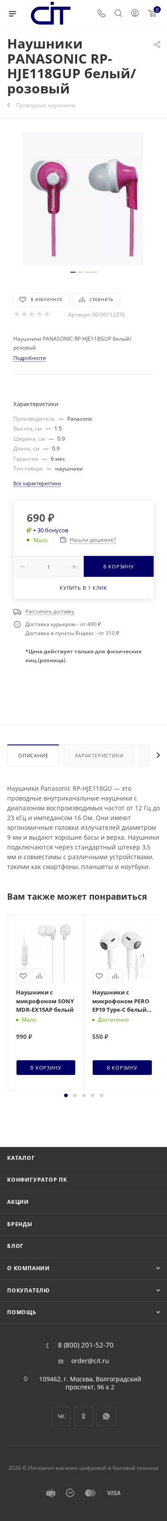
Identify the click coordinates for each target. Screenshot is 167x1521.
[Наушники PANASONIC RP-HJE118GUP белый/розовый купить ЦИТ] (84, 199)
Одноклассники (83, 1416)
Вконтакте (60, 1416)
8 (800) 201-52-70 (86, 1345)
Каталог (21, 1158)
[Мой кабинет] (135, 14)
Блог (15, 1246)
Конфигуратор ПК (37, 1179)
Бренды (20, 1224)
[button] (65, 1095)
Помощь (22, 1312)
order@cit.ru (90, 1361)
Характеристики (99, 755)
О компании (28, 1268)
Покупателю (28, 1290)
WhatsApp (106, 1416)
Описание (33, 755)
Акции (18, 1202)
